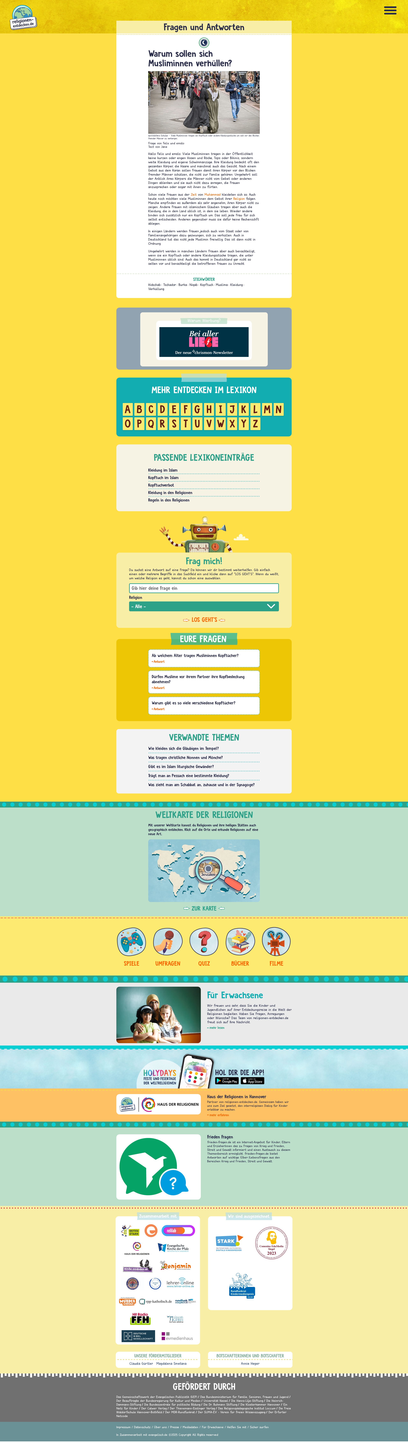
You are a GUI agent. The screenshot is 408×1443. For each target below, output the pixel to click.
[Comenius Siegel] (271, 1243)
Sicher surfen (259, 1427)
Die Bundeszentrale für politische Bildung (172, 1404)
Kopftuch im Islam (163, 477)
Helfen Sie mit (236, 1427)
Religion (239, 199)
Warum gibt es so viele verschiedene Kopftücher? (193, 702)
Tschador (169, 285)
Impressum (123, 1427)
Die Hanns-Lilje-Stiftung (247, 1400)
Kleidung (236, 285)
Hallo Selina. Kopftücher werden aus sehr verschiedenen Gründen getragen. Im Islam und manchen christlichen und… (158, 708)
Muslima (222, 285)
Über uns (160, 1427)
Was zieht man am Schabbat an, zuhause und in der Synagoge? (201, 784)
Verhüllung (156, 289)
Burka (182, 285)
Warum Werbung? (204, 320)
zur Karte (204, 908)
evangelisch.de (158, 1434)
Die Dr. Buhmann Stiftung (220, 1404)
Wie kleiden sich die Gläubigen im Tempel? (183, 748)
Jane (164, 146)
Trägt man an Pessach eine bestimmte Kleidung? (188, 775)
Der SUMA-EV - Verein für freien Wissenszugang (231, 1412)
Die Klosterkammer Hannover (260, 1404)
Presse (174, 1427)
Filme (276, 963)
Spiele (131, 963)
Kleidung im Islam (163, 470)
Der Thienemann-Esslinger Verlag (192, 1408)
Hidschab (154, 285)
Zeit (194, 194)
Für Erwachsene (213, 1427)
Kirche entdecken (222, 1137)
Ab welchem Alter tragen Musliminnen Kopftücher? (195, 655)
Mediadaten (190, 1427)
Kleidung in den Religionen (170, 492)
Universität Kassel (216, 1400)
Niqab (193, 285)
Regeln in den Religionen (168, 499)
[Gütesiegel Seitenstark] (228, 1243)
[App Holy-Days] (204, 1068)
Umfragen (167, 963)
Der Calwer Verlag (154, 1408)
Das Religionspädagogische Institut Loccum (247, 1408)
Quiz (204, 963)
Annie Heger (250, 1363)
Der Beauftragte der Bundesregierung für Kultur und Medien (158, 1400)
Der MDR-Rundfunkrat (180, 1412)
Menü (390, 10)
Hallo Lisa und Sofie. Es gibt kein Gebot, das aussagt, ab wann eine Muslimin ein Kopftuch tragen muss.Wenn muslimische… (158, 661)
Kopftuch (206, 285)
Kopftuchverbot (161, 485)
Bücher (240, 963)
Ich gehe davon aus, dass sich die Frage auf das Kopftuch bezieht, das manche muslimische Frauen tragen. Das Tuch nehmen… (158, 687)
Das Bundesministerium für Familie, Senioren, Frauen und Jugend (244, 1397)
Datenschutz (142, 1427)
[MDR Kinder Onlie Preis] (242, 1285)
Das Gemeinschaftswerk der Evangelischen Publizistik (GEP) (156, 1397)
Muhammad (212, 194)
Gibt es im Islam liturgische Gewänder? (181, 766)
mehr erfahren (219, 1115)
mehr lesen (217, 1028)
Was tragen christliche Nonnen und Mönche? (185, 757)
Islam (204, 43)
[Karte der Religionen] (204, 870)
